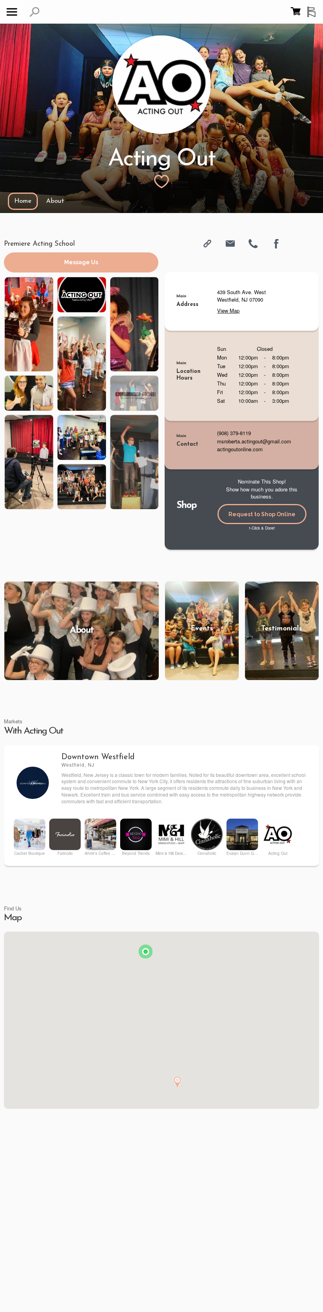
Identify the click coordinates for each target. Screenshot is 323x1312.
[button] (34, 12)
